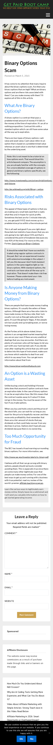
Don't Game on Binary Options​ (26, 243)
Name (8, 573)
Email (9, 587)
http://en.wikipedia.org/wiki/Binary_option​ (24, 189)
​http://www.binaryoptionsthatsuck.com (23, 366)
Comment (11, 533)
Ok (21, 738)
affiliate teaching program (31, 483)
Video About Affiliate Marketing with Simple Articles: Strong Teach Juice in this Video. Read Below (24, 708)
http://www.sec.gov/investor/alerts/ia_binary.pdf (27, 457)
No (31, 738)
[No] (49, 733)
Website (9, 601)
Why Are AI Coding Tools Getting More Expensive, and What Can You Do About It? (25, 696)
